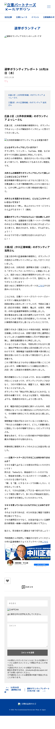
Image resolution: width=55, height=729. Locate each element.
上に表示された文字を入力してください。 (24, 614)
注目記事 (8, 17)
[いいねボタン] (7, 581)
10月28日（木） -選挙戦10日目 (12, 689)
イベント (35, 17)
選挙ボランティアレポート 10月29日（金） (38, 690)
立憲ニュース (21, 17)
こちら (41, 286)
